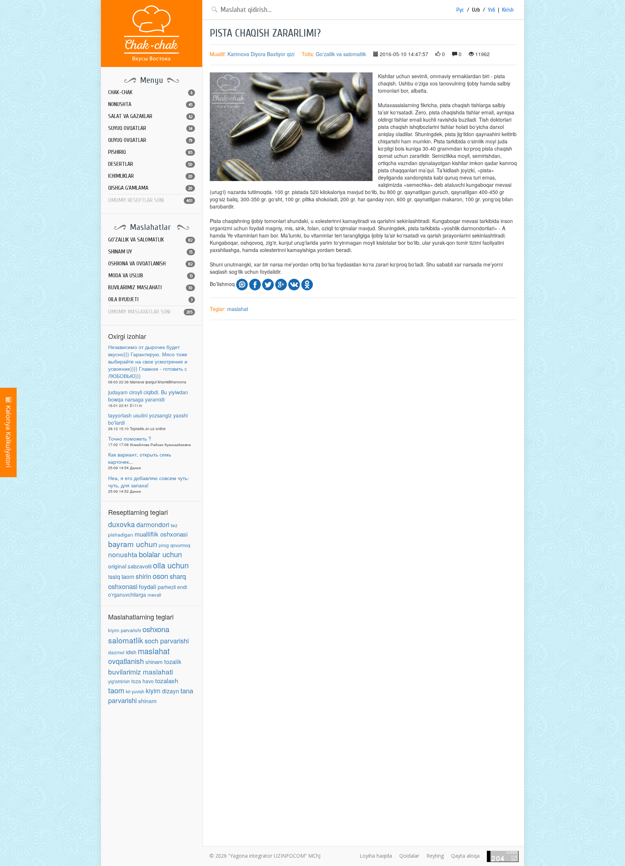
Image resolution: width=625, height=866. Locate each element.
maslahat (154, 650)
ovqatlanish (126, 661)
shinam (154, 661)
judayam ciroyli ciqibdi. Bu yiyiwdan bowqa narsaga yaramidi (148, 395)
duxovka (121, 524)
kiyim (153, 690)
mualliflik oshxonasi (161, 533)
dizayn (170, 691)
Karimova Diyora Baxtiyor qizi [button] (261, 54)
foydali (147, 586)
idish (131, 652)
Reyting (435, 855)
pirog (164, 545)
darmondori (152, 524)
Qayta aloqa (465, 855)
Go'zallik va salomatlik (341, 54)
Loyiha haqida (376, 855)
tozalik (172, 661)
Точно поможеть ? (129, 438)
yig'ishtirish (119, 681)
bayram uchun (132, 543)
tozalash (166, 680)
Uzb (476, 10)
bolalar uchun (160, 554)
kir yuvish (135, 691)
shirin (143, 576)
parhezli (167, 586)
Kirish (508, 10)
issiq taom (121, 576)
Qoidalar (409, 855)
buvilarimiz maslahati (140, 671)
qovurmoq (180, 545)
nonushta (122, 554)
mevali (154, 594)
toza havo (142, 681)
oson (160, 575)
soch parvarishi (167, 640)
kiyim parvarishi (124, 630)
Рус (460, 10)
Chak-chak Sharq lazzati (151, 33)
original (117, 566)
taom (116, 690)
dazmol (116, 652)
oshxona (156, 628)
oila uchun (171, 565)
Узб (491, 10)
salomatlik (125, 640)
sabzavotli (140, 566)
